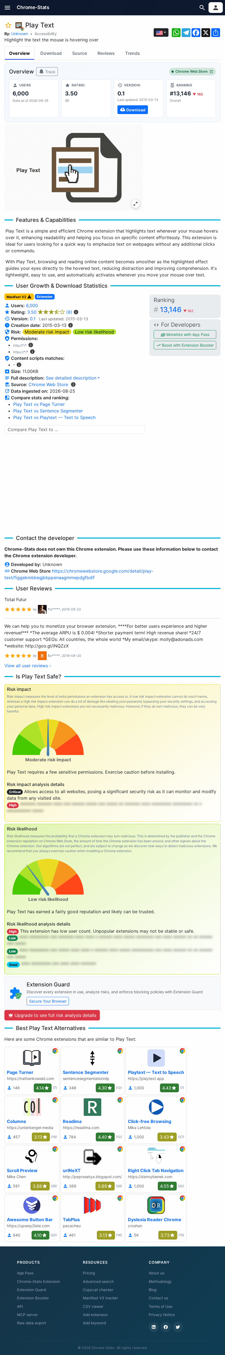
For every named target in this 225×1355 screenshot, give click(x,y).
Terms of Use (160, 1306)
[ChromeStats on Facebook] (166, 1327)
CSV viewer (93, 1306)
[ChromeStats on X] (178, 1327)
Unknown (19, 33)
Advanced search (98, 1281)
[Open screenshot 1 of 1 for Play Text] (73, 168)
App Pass (25, 1273)
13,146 (176, 309)
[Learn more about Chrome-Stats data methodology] (73, 384)
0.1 (32, 318)
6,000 (32, 305)
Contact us (158, 1298)
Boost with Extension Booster (187, 345)
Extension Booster (33, 1298)
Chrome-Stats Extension (38, 1281)
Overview (19, 53)
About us (156, 1273)
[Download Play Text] (138, 98)
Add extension (95, 1314)
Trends (132, 53)
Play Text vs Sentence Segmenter (48, 411)
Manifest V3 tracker (100, 1298)
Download (51, 53)
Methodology (160, 1281)
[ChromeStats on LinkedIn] (154, 1327)
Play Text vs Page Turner (39, 404)
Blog (152, 1290)
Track (49, 71)
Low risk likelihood (94, 332)
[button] (7, 7)
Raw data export (31, 1323)
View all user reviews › (27, 665)
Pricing (89, 1273)
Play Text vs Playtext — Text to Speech (54, 417)
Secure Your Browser (47, 1001)
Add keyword (94, 1323)
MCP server (27, 1314)
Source (79, 53)
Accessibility (46, 33)
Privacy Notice (162, 1314)
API (20, 1306)
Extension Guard (31, 1290)
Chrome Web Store (191, 71)
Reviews (106, 53)
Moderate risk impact (47, 332)
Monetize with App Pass (187, 334)
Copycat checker (98, 1290)
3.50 (49, 312)
